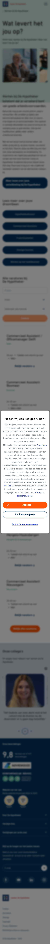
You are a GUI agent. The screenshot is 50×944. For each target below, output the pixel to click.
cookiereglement (24, 496)
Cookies (7, 485)
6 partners (42, 445)
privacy (38, 492)
